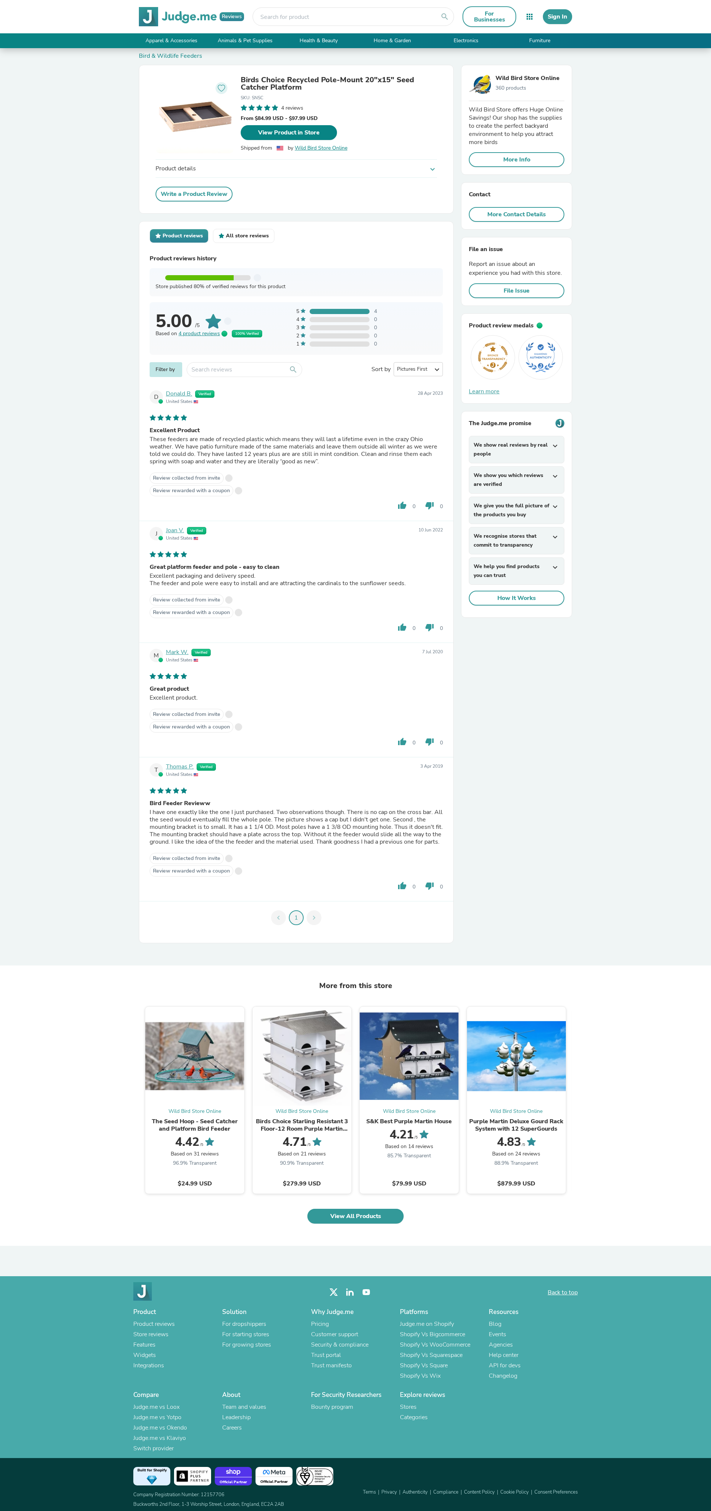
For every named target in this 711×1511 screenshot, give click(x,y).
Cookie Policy (514, 1492)
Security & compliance (339, 1344)
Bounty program (332, 1407)
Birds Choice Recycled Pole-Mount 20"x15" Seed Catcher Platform (327, 83)
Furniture (539, 40)
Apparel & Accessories (171, 40)
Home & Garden (392, 40)
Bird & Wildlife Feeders (170, 56)
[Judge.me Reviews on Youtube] (366, 1292)
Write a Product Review (194, 194)
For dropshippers (244, 1324)
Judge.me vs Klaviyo (159, 1438)
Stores (408, 1407)
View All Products (355, 1216)
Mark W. (177, 652)
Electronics (466, 40)
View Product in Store (289, 133)
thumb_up (402, 505)
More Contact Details (516, 214)
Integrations (148, 1365)
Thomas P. (180, 767)
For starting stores (245, 1334)
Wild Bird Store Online (321, 147)
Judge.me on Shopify (427, 1324)
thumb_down (429, 505)
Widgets (144, 1355)
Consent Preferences (556, 1492)
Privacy (389, 1492)
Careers (232, 1427)
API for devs (505, 1365)
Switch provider (153, 1448)
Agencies (501, 1344)
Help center (503, 1355)
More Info (516, 160)
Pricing (320, 1324)
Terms (369, 1492)
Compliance (445, 1492)
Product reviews (154, 1324)
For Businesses (489, 17)
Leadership (236, 1417)
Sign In (557, 17)
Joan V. (175, 530)
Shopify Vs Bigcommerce (432, 1334)
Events (497, 1334)
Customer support (334, 1334)
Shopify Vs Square (424, 1365)
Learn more (484, 391)
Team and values (244, 1407)
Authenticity (415, 1492)
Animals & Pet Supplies (245, 40)
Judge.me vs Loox (156, 1407)
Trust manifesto (331, 1365)
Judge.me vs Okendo (160, 1427)
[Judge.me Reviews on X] (333, 1292)
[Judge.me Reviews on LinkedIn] (350, 1292)
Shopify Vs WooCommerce (435, 1344)
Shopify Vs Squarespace (431, 1355)
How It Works (516, 598)
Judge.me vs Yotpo (157, 1417)
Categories (414, 1417)
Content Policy (479, 1492)
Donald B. (179, 394)
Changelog (503, 1376)
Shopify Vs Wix (420, 1376)
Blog (495, 1324)
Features (144, 1344)
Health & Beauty (319, 40)
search (444, 16)
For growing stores (246, 1344)
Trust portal (326, 1355)
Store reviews (150, 1334)
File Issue (517, 291)
